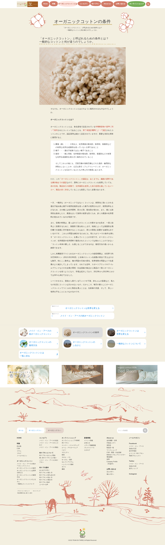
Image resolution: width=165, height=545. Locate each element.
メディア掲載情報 (90, 445)
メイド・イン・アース (136, 446)
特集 (53, 4)
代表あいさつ (111, 443)
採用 (108, 459)
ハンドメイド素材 (67, 464)
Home (45, 4)
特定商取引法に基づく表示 (24, 493)
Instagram (133, 474)
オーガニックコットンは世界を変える (82, 308)
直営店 (109, 445)
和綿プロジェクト (135, 456)
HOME (19, 438)
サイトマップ (36, 491)
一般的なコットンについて (25, 484)
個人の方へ (110, 474)
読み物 (19, 446)
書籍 (63, 469)
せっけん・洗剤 (67, 459)
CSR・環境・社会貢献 (114, 452)
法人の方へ (110, 472)
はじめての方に (44, 470)
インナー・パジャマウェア (70, 445)
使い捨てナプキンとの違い (48, 458)
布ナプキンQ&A (44, 482)
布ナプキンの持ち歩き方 (47, 475)
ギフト (64, 467)
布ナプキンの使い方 (45, 472)
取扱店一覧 (110, 447)
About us (107, 4)
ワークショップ (112, 450)
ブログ (19, 453)
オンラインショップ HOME (71, 440)
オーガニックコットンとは (67, 4)
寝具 (63, 455)
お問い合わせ (120, 4)
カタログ (87, 450)
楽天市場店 (132, 451)
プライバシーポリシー (23, 491)
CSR (18, 448)
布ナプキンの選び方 (45, 480)
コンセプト (84, 4)
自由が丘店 (132, 448)
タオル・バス (66, 457)
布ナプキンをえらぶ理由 (47, 455)
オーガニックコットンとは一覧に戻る (32, 354)
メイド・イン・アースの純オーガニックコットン (82, 316)
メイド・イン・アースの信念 (48, 440)
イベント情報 (88, 440)
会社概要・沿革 (112, 440)
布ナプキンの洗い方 (45, 477)
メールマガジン (22, 456)
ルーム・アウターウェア (70, 447)
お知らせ (87, 443)
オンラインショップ (137, 4)
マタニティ (65, 452)
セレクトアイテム (67, 462)
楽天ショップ (133, 468)
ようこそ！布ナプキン (136, 453)
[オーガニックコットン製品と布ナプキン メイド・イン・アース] (27, 4)
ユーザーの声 (43, 484)
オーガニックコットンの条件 (26, 468)
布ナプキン (95, 4)
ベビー (64, 450)
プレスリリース (89, 447)
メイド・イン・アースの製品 (48, 447)
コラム (19, 451)
